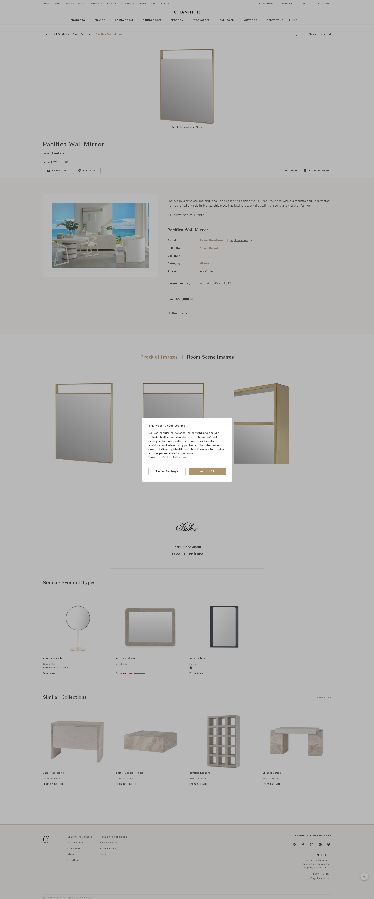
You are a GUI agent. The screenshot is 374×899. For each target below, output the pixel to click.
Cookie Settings (167, 471)
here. (185, 457)
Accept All (207, 471)
